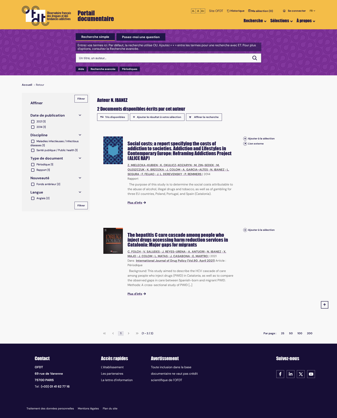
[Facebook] (280, 374)
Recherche (253, 20)
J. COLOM (173, 170)
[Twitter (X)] (301, 374)
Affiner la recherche (206, 117)
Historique (237, 10)
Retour (40, 84)
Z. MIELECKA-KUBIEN (143, 165)
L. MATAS (161, 256)
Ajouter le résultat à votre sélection (159, 117)
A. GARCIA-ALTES (195, 170)
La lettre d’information (117, 380)
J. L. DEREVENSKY (169, 174)
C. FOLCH (134, 252)
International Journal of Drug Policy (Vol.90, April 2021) (175, 261)
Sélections (279, 20)
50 (291, 333)
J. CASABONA (180, 256)
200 (309, 333)
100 (299, 333)
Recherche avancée (103, 69)
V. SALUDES (151, 252)
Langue (36, 192)
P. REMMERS (192, 174)
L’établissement (112, 367)
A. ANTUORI (196, 252)
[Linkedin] (290, 374)
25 (282, 333)
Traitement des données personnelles (50, 408)
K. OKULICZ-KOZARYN (176, 165)
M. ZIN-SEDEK (204, 165)
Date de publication (47, 115)
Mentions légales (88, 408)
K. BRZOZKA (155, 170)
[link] (104, 333)
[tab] (95, 37)
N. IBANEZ (217, 170)
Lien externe (256, 143)
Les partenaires (112, 374)
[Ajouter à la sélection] (245, 138)
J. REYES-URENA (174, 252)
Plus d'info (135, 203)
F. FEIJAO (148, 174)
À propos (304, 20)
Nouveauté (39, 178)
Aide (81, 69)
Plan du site (110, 408)
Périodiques (129, 69)
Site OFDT (216, 11)
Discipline (39, 135)
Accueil (27, 84)
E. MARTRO (200, 256)
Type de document (46, 158)
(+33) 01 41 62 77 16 (55, 386)
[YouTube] (311, 374)
